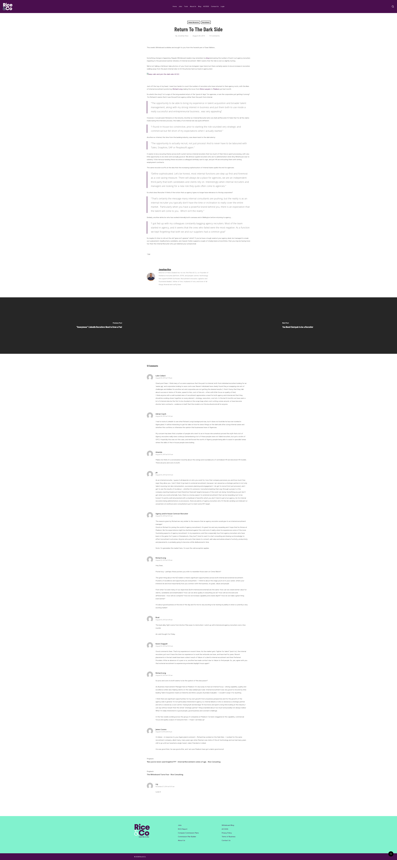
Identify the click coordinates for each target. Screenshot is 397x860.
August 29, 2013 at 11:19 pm (164, 378)
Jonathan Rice (183, 36)
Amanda (159, 452)
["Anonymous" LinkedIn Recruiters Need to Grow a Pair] (99, 325)
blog (208, 58)
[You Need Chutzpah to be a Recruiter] (297, 325)
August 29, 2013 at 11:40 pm (164, 416)
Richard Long (177, 89)
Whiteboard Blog (228, 825)
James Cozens (161, 729)
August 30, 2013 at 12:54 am (164, 646)
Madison (216, 89)
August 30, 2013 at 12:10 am (164, 516)
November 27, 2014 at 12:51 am (165, 786)
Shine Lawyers (205, 89)
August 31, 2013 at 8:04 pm (164, 732)
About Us (181, 840)
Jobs (180, 825)
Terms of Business (228, 837)
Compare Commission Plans (188, 833)
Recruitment (206, 22)
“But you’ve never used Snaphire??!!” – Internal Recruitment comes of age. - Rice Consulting (183, 762)
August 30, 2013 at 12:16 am (164, 560)
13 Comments (214, 36)
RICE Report (182, 829)
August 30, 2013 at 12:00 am (164, 454)
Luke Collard (160, 376)
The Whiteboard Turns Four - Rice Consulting (165, 774)
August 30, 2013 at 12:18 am (164, 620)
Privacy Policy (227, 833)
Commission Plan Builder (187, 837)
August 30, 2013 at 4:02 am (164, 675)
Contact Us (226, 840)
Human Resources (193, 22)
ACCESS (225, 829)
